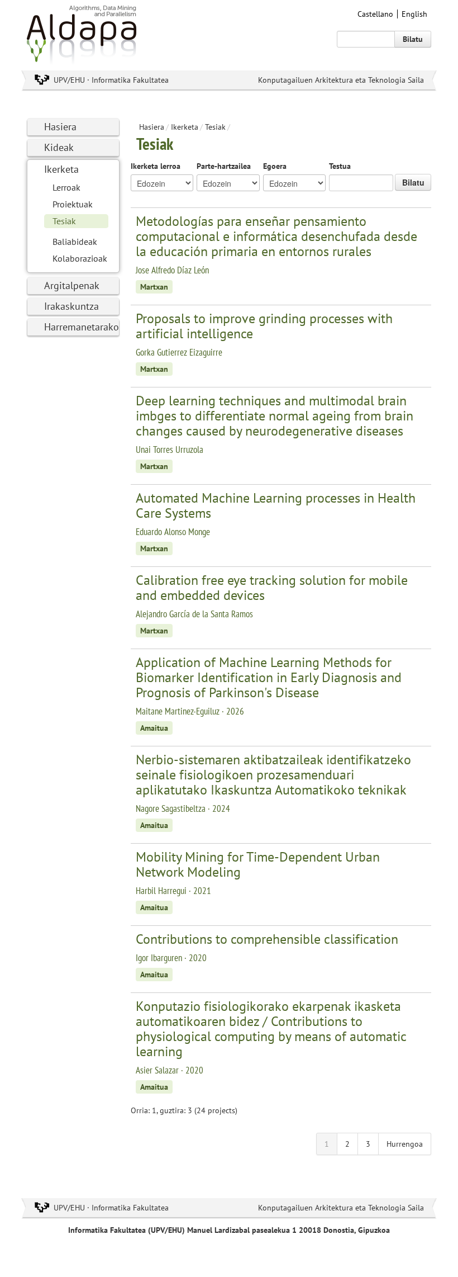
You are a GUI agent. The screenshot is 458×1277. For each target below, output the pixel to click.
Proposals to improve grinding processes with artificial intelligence (264, 326)
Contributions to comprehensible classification (267, 939)
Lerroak (66, 187)
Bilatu (413, 39)
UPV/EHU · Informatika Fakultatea (111, 80)
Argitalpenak (71, 285)
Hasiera (60, 126)
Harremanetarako (81, 326)
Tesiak (64, 220)
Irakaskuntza (71, 306)
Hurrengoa (405, 1144)
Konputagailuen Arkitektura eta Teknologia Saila (341, 80)
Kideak (59, 147)
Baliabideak (75, 241)
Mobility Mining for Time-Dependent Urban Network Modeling (258, 864)
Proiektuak (73, 204)
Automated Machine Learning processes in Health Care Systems (276, 505)
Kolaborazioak (80, 258)
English (414, 14)
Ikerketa (61, 169)
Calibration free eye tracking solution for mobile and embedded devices (272, 587)
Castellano (375, 14)
